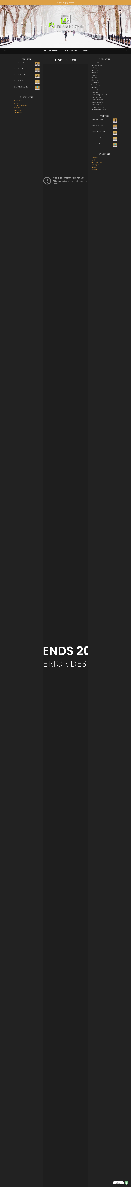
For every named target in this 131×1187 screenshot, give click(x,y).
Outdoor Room (96, 107)
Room (85, 51)
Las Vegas (94, 169)
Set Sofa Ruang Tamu (98, 109)
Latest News (18, 110)
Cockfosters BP (96, 162)
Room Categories (97, 95)
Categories (95, 65)
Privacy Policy (18, 101)
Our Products (71, 51)
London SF (94, 160)
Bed (92, 68)
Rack (93, 75)
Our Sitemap (18, 112)
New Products (55, 51)
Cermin (93, 87)
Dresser (94, 90)
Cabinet (93, 63)
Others (93, 72)
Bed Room (94, 97)
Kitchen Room (96, 102)
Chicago (94, 167)
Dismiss (71, 3)
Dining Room (95, 100)
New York (94, 158)
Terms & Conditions (20, 105)
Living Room (95, 104)
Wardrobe (94, 85)
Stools (93, 80)
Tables (93, 82)
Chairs (93, 70)
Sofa (92, 77)
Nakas (93, 92)
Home (43, 51)
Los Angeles (95, 165)
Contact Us (17, 108)
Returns (16, 103)
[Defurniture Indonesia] (65, 22)
